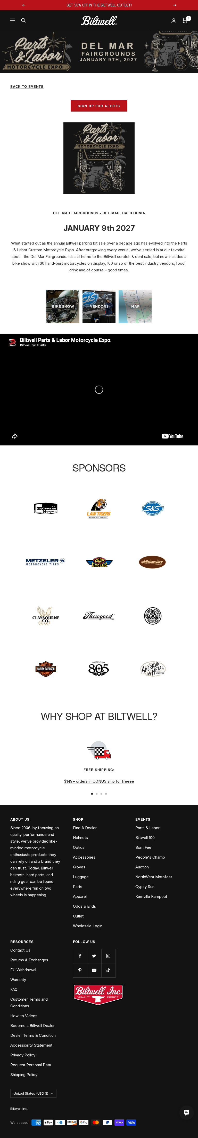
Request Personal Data (30, 1064)
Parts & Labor (147, 827)
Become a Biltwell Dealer (32, 1025)
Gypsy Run (144, 886)
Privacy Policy (22, 1055)
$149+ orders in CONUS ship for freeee (99, 781)
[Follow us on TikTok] (108, 970)
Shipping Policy (23, 1074)
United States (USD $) (31, 1093)
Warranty (18, 979)
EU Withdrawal (23, 969)
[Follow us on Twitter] (94, 956)
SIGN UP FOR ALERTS (99, 106)
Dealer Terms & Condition (33, 1035)
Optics (79, 847)
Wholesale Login (87, 925)
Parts (77, 886)
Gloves (79, 867)
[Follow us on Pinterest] (80, 970)
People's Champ (150, 857)
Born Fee (143, 847)
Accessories (84, 857)
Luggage (81, 876)
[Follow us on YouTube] (94, 970)
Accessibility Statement (31, 1045)
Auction (142, 867)
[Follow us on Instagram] (108, 956)
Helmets (80, 837)
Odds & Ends (84, 906)
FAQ (14, 989)
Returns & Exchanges (29, 960)
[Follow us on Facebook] (80, 956)
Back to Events (27, 86)
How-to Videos (23, 1015)
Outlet (78, 916)
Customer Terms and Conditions (29, 1002)
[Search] (23, 20)
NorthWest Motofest (153, 876)
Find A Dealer (85, 827)
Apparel (80, 896)
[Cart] (185, 20)
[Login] (173, 20)
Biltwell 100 (145, 837)
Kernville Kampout (151, 896)
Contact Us (20, 950)
